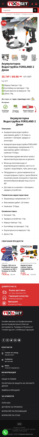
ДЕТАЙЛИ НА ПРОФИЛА (12, 407)
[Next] (34, 34)
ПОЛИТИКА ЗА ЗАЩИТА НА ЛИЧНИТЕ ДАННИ (18, 384)
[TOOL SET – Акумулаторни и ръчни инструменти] (18, 4)
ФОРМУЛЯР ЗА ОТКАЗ (11, 415)
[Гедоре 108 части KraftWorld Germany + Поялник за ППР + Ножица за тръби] (10, 253)
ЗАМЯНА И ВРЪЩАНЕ (11, 390)
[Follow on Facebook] (3, 340)
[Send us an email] (15, 340)
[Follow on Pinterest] (19, 340)
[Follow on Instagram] (7, 340)
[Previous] (5, 34)
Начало (8, 14)
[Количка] (36, 3)
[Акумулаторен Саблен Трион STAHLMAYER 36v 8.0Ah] (29, 253)
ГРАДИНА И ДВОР (27, 14)
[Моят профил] (32, 3)
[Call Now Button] (5, 432)
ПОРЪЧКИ (6, 403)
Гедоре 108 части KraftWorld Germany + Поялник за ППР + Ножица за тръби (10, 268)
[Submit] (35, 10)
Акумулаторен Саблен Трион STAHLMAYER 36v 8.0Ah (27, 268)
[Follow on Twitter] (11, 340)
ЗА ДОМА (17, 14)
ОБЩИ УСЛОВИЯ (9, 379)
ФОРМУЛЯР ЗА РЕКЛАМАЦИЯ (14, 411)
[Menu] (3, 3)
